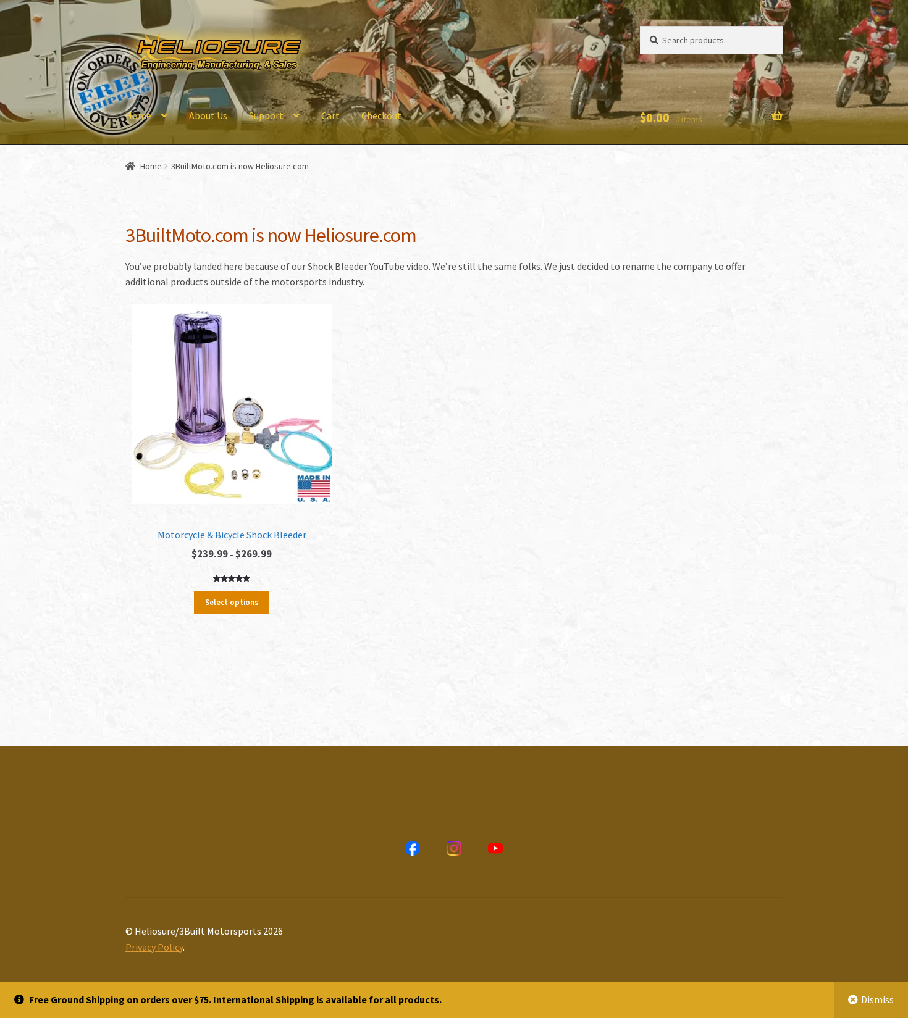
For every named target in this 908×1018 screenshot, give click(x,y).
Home (138, 115)
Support (266, 115)
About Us (208, 115)
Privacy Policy (154, 947)
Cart (330, 115)
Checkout (381, 115)
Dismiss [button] (877, 999)
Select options (231, 602)
